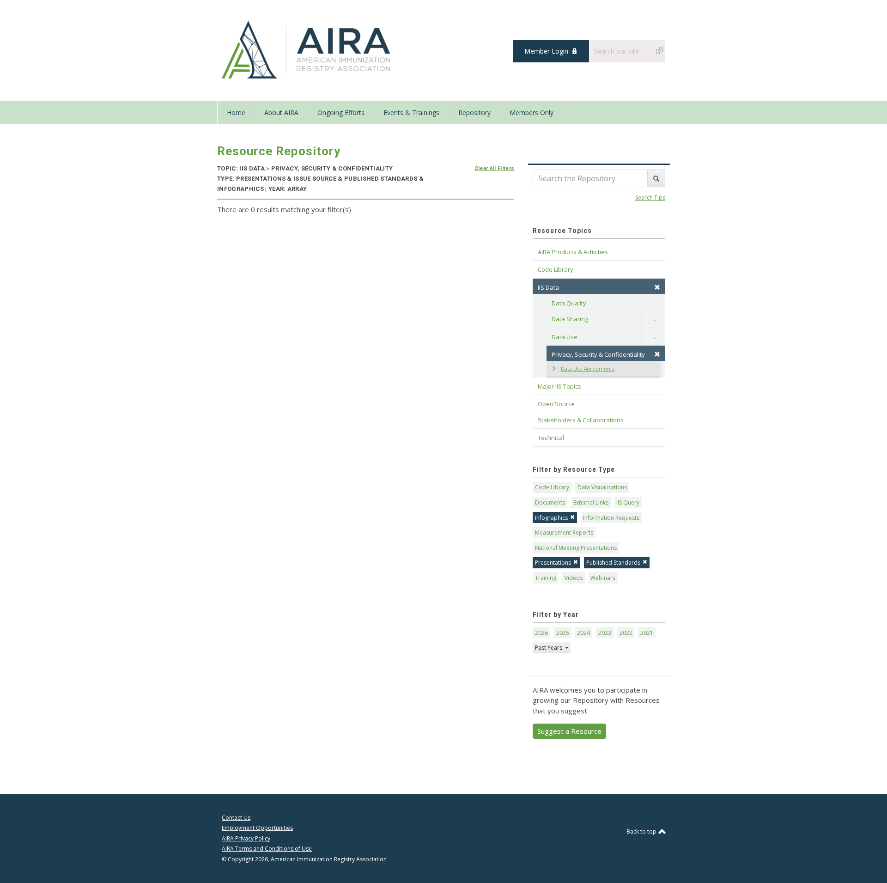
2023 (604, 633)
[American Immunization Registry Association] (307, 50)
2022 (626, 633)
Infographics (551, 518)
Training (545, 578)
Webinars (602, 578)
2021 (646, 633)
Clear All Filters (494, 168)
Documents (550, 502)
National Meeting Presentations (576, 548)
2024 (583, 633)
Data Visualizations (602, 487)
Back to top (642, 831)
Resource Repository (278, 151)
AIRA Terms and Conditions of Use (267, 849)
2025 (562, 633)
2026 (541, 633)
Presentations (553, 562)
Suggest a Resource (569, 731)
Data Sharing (570, 319)
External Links (590, 502)
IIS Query (627, 502)
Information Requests (611, 518)
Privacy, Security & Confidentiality (598, 354)
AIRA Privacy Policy (246, 838)
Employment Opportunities (257, 828)
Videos (574, 578)
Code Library (552, 487)
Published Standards (613, 562)
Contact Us (236, 818)
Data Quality (569, 303)
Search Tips (650, 197)
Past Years (549, 648)
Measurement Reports (564, 532)
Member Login (546, 51)
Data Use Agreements (587, 368)
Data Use (564, 337)
